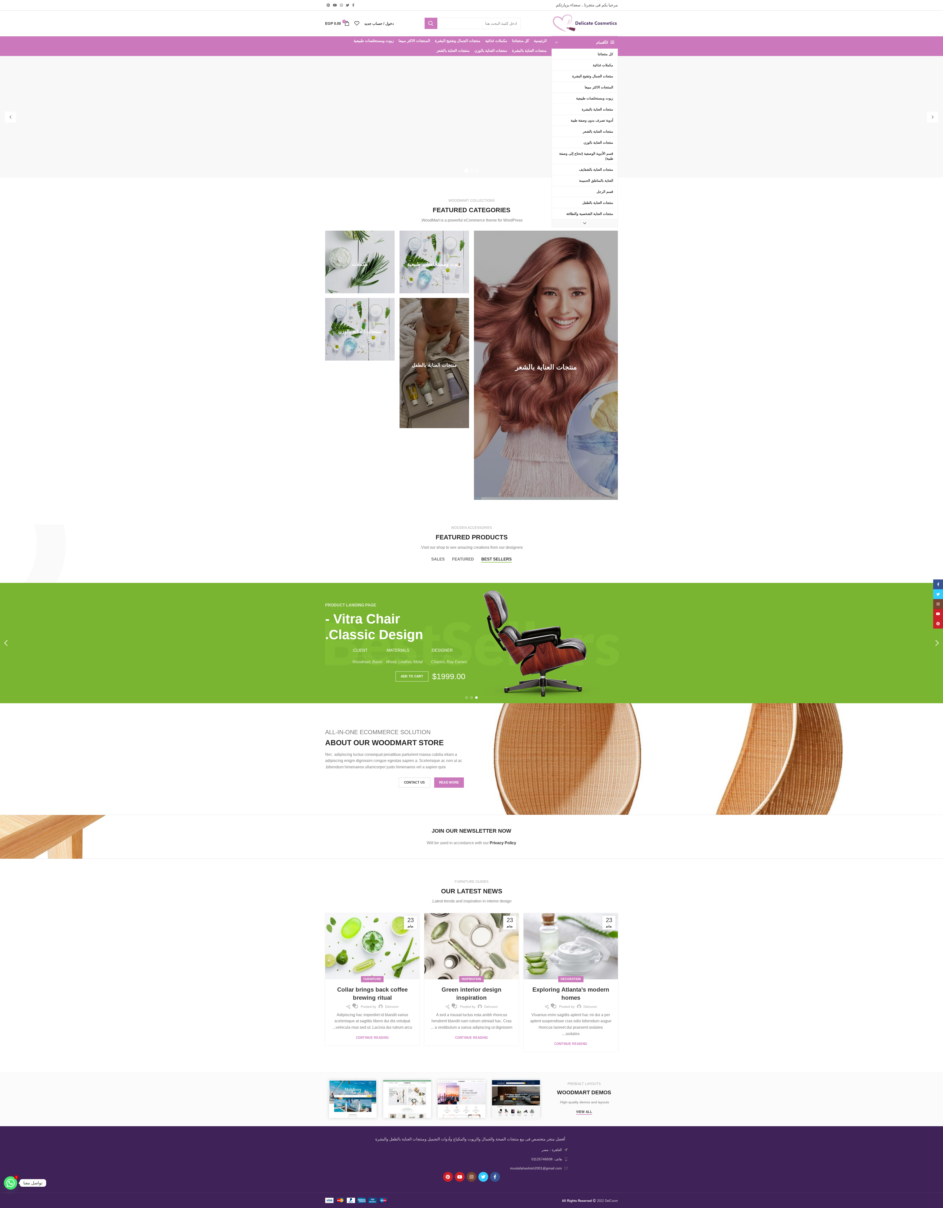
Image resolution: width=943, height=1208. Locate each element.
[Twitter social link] (347, 5)
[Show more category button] (585, 223)
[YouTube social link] (335, 5)
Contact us (414, 782)
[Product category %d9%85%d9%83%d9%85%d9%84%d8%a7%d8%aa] (360, 262)
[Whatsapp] (10, 1183)
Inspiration (471, 979)
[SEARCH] (431, 23)
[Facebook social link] (353, 5)
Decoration (571, 979)
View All (584, 1112)
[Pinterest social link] (328, 5)
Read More (449, 782)
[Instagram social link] (341, 5)
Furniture (372, 979)
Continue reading (570, 1043)
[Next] (6, 643)
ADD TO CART (412, 676)
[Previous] (937, 643)
